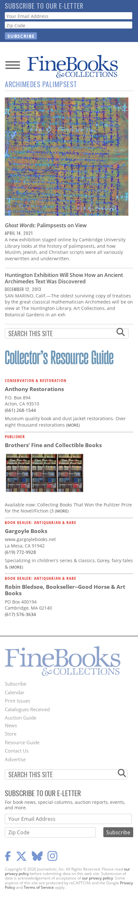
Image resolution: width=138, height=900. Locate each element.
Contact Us (17, 750)
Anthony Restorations (34, 389)
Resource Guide (22, 742)
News (11, 725)
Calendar (14, 692)
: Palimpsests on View (46, 225)
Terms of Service (39, 887)
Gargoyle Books (26, 531)
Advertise (15, 759)
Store (10, 733)
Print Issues (17, 700)
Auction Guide (20, 717)
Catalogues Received (27, 709)
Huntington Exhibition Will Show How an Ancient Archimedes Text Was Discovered (64, 278)
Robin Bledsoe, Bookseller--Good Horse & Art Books (65, 590)
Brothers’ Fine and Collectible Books (53, 445)
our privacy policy (97, 878)
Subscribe (15, 683)
